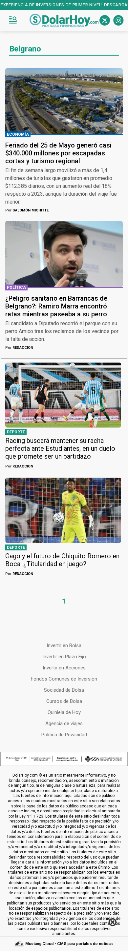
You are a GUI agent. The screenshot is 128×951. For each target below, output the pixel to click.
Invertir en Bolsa (64, 645)
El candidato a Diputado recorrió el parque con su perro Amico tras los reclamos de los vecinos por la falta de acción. (61, 331)
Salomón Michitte (27, 210)
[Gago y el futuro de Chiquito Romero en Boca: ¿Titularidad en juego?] (63, 510)
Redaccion (19, 348)
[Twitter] (104, 20)
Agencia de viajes (64, 723)
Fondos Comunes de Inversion (64, 679)
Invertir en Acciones (64, 668)
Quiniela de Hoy (64, 712)
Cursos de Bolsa (64, 701)
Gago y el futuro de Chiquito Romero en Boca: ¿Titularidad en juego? (62, 560)
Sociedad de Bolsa (64, 690)
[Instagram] (118, 20)
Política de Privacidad (64, 735)
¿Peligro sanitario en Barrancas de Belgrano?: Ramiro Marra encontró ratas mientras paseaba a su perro (56, 306)
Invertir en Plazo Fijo (64, 657)
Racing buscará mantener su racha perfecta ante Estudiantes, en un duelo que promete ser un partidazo (60, 448)
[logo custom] (64, 20)
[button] (13, 20)
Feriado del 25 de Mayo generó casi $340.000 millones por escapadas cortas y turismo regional (58, 153)
